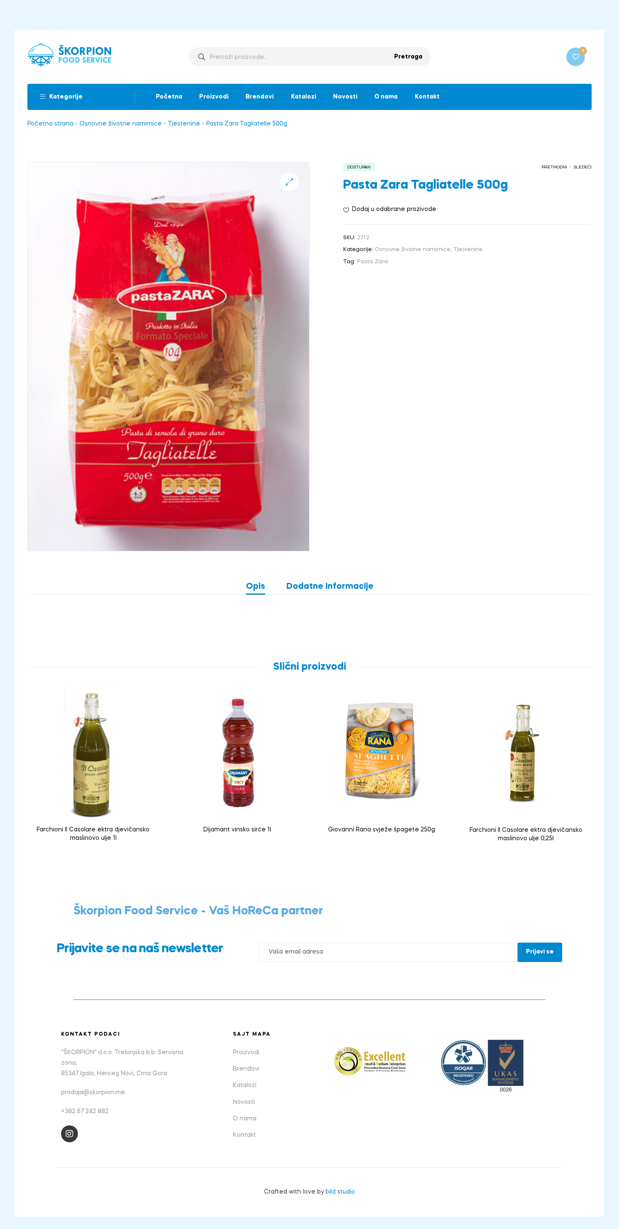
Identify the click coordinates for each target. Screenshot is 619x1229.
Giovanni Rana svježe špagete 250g (381, 830)
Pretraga (408, 57)
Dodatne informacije (330, 586)
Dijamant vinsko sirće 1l (237, 830)
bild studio (340, 1192)
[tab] (261, 586)
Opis (255, 586)
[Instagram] (69, 1133)
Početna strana (50, 124)
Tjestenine (184, 124)
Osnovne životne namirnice (121, 124)
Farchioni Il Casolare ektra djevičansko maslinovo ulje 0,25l (526, 834)
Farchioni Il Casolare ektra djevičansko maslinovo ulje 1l (93, 834)
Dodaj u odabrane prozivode (394, 209)
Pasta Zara (372, 262)
